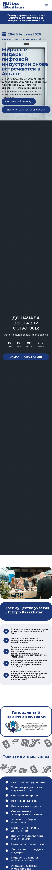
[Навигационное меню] (46, 5)
